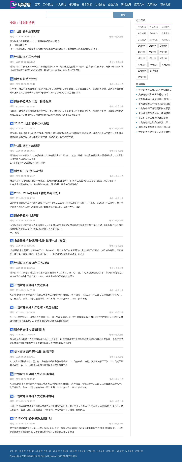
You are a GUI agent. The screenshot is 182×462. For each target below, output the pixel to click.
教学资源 (87, 4)
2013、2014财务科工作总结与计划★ (37, 193)
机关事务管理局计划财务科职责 (34, 351)
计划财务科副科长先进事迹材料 (34, 374)
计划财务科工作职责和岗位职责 (154, 108)
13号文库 (142, 71)
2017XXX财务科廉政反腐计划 (33, 418)
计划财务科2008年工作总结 (31, 262)
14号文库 (154, 71)
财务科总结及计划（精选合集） (34, 101)
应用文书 (139, 4)
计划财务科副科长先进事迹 (31, 285)
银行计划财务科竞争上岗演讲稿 (154, 113)
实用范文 (152, 4)
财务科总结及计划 (25, 79)
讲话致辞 (126, 4)
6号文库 (163, 52)
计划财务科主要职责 (27, 31)
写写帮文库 (32, 456)
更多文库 (165, 4)
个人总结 (61, 4)
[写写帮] (20, 4)
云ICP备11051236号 (67, 456)
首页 (37, 4)
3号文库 (163, 46)
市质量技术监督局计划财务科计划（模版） (41, 240)
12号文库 (166, 64)
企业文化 (113, 4)
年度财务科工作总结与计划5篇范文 (155, 90)
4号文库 (141, 52)
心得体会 (100, 4)
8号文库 (152, 58)
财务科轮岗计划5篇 (26, 215)
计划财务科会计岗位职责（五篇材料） (155, 122)
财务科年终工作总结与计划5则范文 (155, 99)
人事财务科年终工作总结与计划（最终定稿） (155, 94)
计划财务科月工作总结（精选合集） (37, 307)
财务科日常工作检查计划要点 (153, 118)
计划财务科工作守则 (27, 56)
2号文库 (152, 46)
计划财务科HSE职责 (27, 145)
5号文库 (152, 52)
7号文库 (141, 58)
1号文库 (141, 46)
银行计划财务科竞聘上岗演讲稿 (154, 104)
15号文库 (142, 77)
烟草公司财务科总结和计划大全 (154, 127)
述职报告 (74, 4)
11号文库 (154, 64)
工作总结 (48, 4)
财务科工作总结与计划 (28, 171)
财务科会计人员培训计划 (30, 329)
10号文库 (142, 64)
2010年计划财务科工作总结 (31, 123)
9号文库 (163, 58)
